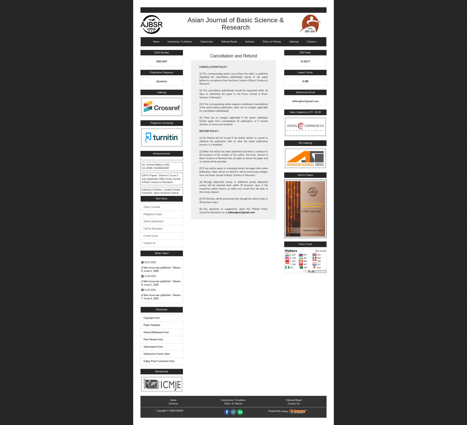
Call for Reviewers (153, 228)
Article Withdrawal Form (156, 332)
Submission (206, 41)
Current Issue (151, 235)
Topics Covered (152, 207)
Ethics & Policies (272, 41)
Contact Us (149, 243)
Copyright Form (152, 318)
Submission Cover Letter (157, 353)
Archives (249, 41)
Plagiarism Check (153, 214)
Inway (285, 411)
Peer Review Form (153, 339)
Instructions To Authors (180, 41)
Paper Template (152, 325)
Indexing (294, 41)
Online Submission (153, 221)
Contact (311, 41)
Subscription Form (153, 346)
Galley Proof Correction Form (159, 361)
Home (156, 41)
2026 (172, 410)
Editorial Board (229, 41)
